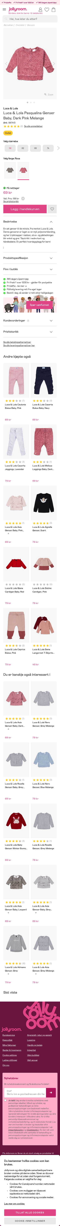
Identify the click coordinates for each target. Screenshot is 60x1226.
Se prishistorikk (11, 201)
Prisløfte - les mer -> (17, 286)
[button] (4, 9)
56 (10, 148)
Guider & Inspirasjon (11, 1050)
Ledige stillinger (9, 1060)
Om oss (5, 1065)
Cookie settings (9, 1055)
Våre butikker (33, 1055)
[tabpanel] (30, 63)
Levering (31, 1040)
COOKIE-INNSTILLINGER (30, 1221)
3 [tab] (34, 102)
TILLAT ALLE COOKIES (30, 1212)
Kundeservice (8, 1035)
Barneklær (8, 25)
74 (48, 148)
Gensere (30, 25)
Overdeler (20, 25)
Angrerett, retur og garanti (39, 1035)
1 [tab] (27, 102)
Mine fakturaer (9, 1045)
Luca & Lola (10, 108)
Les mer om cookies (14, 1203)
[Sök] (6, 19)
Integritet (31, 1050)
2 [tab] (30, 102)
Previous (6, 63)
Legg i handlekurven (25, 209)
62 (23, 148)
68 (35, 148)
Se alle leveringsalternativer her (19, 345)
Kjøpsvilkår (7, 1040)
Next (53, 63)
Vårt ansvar (32, 1060)
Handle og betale (34, 1045)
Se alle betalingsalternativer (17, 342)
